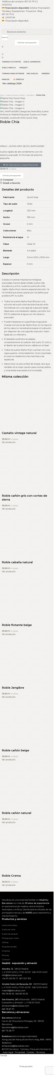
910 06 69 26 (8, 994)
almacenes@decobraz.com (15, 1006)
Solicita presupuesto (12, 176)
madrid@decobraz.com (13, 990)
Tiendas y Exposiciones (13, 11)
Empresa (6, 951)
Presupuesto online (10, 938)
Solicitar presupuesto (27, 43)
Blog (39, 11)
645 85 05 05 (21, 994)
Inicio (2, 95)
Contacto (6, 959)
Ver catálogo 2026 (12, 83)
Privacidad (20, 1052)
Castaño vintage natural (19, 433)
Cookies (30, 1052)
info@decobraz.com (12, 975)
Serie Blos (30, 95)
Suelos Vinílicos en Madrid (15, 95)
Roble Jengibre (13, 687)
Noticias (5, 955)
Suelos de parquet (10, 934)
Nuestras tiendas (9, 947)
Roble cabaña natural (17, 562)
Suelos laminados (9, 925)
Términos (40, 1052)
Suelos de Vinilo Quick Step (24, 118)
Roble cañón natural (16, 813)
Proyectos (31, 11)
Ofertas (5, 942)
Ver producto (8, 442)
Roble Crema (11, 875)
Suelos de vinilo (8, 929)
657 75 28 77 (8, 1031)
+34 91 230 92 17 (10, 978)
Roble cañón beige (15, 750)
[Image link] (14, 895)
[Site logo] (19, 25)
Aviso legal (8, 1052)
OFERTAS (7, 5)
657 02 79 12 (30, 1)
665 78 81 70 (8, 1009)
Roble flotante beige (17, 625)
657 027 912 (25, 978)
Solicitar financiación (40, 8)
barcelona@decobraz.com (15, 1027)
